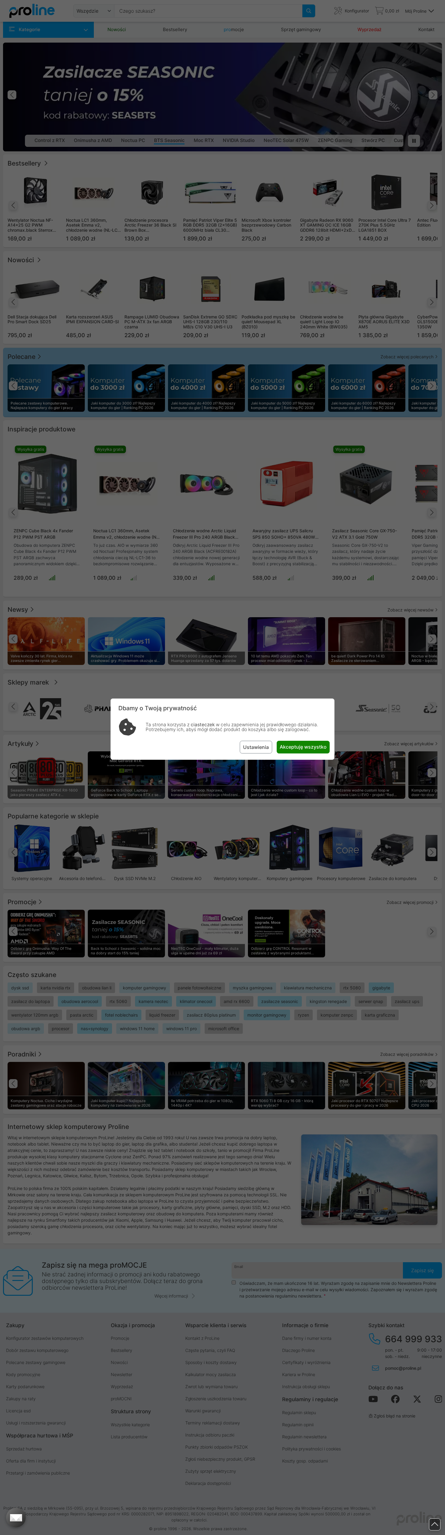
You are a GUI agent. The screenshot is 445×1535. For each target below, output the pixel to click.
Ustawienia (256, 747)
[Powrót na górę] (434, 1524)
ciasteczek (203, 724)
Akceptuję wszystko (303, 747)
